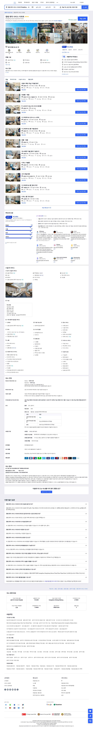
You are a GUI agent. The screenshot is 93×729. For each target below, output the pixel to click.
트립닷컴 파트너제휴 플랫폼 (67, 685)
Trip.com (51, 588)
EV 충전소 (37, 273)
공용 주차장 (10, 273)
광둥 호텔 (66, 588)
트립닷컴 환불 (29, 668)
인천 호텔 (51, 651)
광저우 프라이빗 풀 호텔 (62, 657)
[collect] (90, 711)
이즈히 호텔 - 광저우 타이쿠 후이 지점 (41, 623)
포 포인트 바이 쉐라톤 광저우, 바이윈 (64, 620)
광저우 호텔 (72, 588)
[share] (90, 716)
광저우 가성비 (24, 657)
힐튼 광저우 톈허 (27, 620)
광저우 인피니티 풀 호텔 (50, 657)
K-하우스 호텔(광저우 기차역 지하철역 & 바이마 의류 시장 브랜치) (41, 631)
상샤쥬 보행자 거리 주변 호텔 (59, 640)
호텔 (56, 588)
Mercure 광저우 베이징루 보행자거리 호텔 (67, 631)
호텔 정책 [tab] (30, 79)
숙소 (15, 2)
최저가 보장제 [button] (73, 19)
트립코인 (28, 666)
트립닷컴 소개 (36, 680)
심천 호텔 (75, 651)
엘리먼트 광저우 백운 (63, 626)
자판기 (36, 346)
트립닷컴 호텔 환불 (65, 668)
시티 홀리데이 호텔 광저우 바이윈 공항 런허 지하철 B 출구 (44, 626)
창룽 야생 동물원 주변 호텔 (13, 640)
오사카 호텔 (26, 651)
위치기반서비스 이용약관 (38, 695)
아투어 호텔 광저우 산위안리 (51, 628)
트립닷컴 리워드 (65, 683)
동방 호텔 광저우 (63, 628)
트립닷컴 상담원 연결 (72, 666)
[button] (57, 2)
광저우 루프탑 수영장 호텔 (13, 660)
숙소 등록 (63, 688)
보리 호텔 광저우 (10, 634)
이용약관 (35, 688)
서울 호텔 (9, 651)
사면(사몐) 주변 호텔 (69, 643)
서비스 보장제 (7, 683)
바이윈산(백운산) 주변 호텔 (44, 640)
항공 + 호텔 (35, 2)
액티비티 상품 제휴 (65, 692)
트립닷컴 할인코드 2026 (76, 668)
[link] (72, 2)
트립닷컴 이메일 (35, 666)
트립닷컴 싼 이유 (50, 666)
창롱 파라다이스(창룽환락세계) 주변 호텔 (16, 646)
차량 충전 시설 (10, 336)
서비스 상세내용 (8, 685)
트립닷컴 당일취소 (20, 668)
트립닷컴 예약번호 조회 (60, 666)
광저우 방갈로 (10, 657)
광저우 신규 (17, 657)
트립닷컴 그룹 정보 (37, 692)
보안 (62, 695)
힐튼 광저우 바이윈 (50, 620)
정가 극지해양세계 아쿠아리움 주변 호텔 (16, 643)
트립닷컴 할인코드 (11, 666)
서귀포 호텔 (45, 651)
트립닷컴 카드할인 (48, 668)
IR (61, 680)
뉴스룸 (34, 683)
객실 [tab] (7, 79)
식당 (8, 275)
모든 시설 (8, 64)
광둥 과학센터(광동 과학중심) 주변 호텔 (35, 643)
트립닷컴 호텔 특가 (20, 666)
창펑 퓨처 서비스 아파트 (15, 16)
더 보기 (7, 72)
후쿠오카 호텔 (33, 651)
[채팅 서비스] (90, 721)
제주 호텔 (20, 651)
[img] (21, 33)
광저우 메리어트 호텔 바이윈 (38, 620)
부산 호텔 (14, 651)
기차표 (42, 2)
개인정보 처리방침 (37, 690)
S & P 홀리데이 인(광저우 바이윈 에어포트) (16, 628)
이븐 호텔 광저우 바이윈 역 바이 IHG (36, 628)
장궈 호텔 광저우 (26, 626)
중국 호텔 (60, 588)
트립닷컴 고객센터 (11, 668)
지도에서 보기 (65, 74)
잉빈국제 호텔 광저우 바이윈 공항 (14, 620)
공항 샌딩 (37, 275)
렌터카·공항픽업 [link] (50, 2)
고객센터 (6, 680)
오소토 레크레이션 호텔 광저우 (14, 626)
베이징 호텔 (69, 651)
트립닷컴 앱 (42, 666)
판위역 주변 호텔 (31, 646)
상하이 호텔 (57, 651)
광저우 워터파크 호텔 (39, 657)
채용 (34, 685)
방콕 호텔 (63, 651)
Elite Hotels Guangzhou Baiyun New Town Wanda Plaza (19, 623)
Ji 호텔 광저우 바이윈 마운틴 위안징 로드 (16, 631)
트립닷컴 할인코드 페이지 (51, 581)
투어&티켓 (27, 2)
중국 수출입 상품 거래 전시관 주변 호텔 (55, 643)
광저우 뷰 (30, 657)
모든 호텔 (63, 690)
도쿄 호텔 (39, 651)
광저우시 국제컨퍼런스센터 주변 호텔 (28, 640)
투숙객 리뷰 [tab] (13, 79)
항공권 (20, 2)
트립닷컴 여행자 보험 (38, 668)
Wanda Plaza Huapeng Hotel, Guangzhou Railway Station (64, 623)
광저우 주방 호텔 (73, 657)
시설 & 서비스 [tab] (22, 79)
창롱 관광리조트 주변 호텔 (73, 640)
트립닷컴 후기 (57, 668)
